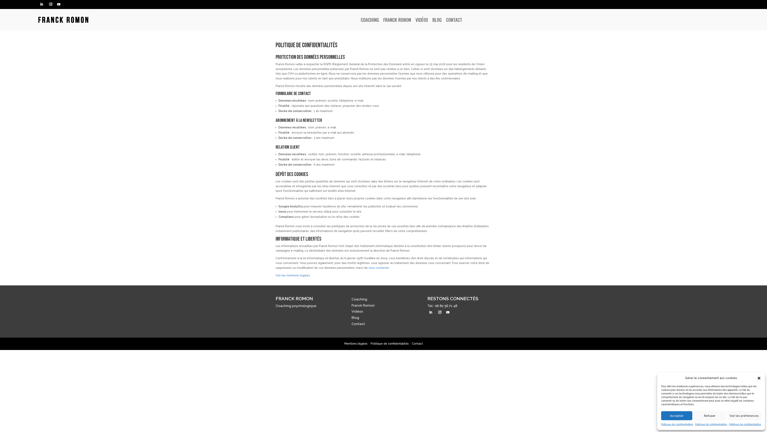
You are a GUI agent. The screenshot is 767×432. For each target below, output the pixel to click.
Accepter (677, 416)
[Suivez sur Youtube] (59, 4)
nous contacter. (379, 267)
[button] (759, 378)
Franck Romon (397, 19)
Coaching (370, 19)
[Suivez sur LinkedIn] (41, 4)
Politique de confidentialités (677, 424)
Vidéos (421, 19)
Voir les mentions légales (293, 275)
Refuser (709, 416)
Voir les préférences (744, 416)
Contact (454, 19)
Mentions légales (356, 343)
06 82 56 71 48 (446, 306)
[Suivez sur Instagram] (51, 4)
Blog (437, 19)
